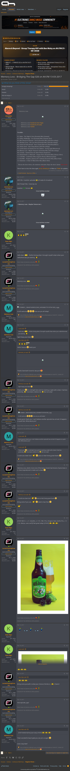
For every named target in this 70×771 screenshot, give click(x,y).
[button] (25, 9)
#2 (67, 177)
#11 (67, 432)
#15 (67, 538)
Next (9, 103)
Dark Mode (5, 766)
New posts (4, 12)
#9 (67, 380)
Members (31, 9)
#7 (67, 304)
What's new (20, 9)
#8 (67, 325)
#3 (67, 201)
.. (43, 196)
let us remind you (44, 168)
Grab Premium (22, 173)
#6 (67, 278)
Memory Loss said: (23, 383)
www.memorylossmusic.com (32, 317)
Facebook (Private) (31, 125)
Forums (11, 9)
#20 (67, 726)
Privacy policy (54, 766)
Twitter (28, 126)
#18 (67, 673)
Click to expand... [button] (42, 664)
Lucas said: (21, 328)
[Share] (65, 106)
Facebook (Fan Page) (32, 123)
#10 (67, 406)
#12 (67, 465)
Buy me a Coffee (31, 173)
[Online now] (9, 185)
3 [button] (39, 86)
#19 (67, 699)
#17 (67, 645)
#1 (67, 106)
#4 (67, 231)
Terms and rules (44, 766)
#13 (67, 491)
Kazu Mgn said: (22, 340)
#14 (67, 518)
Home (4, 9)
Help (60, 766)
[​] (42, 117)
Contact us (36, 766)
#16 (67, 625)
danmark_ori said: (23, 352)
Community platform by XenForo (35, 769)
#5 (67, 252)
